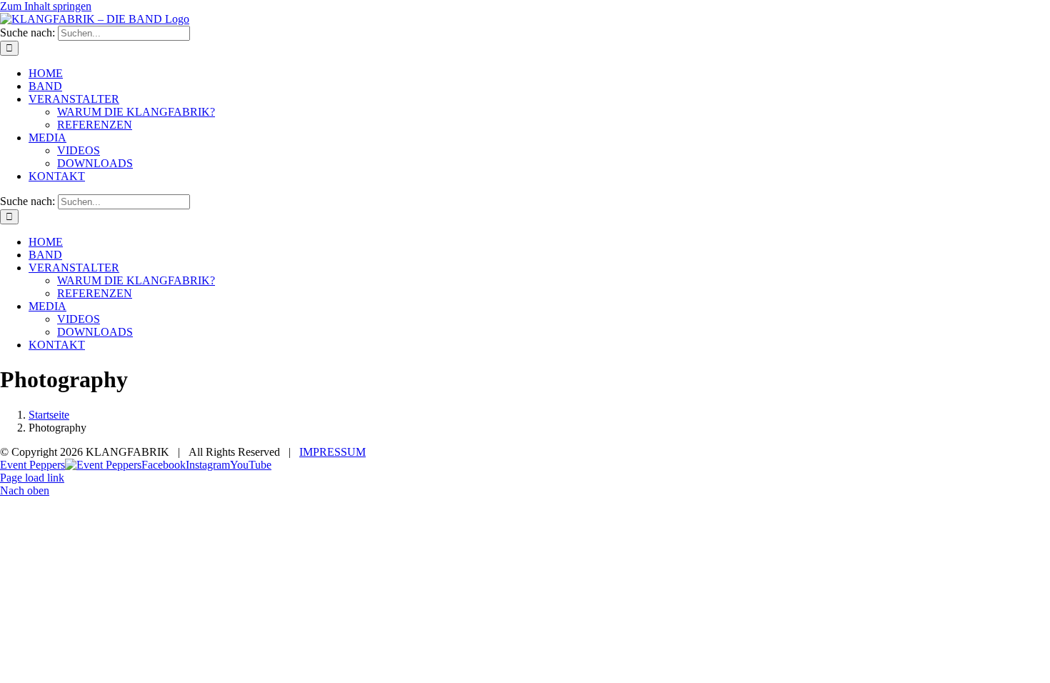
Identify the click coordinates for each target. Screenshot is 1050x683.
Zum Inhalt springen (45, 6)
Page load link (32, 478)
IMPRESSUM (332, 452)
